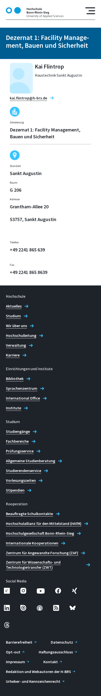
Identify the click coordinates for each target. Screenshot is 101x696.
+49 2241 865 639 (27, 250)
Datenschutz (62, 642)
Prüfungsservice (20, 450)
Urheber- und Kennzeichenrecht (33, 681)
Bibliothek (15, 378)
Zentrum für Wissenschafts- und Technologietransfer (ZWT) (33, 565)
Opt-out (13, 651)
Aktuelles (14, 306)
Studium (13, 315)
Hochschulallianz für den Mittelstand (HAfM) (43, 523)
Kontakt (50, 661)
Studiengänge (18, 431)
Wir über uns (16, 325)
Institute (13, 407)
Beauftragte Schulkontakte (29, 513)
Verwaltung (16, 345)
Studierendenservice (23, 470)
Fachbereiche (17, 441)
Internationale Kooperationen (32, 543)
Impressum (15, 661)
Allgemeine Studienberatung (30, 460)
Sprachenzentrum (21, 388)
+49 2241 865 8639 (28, 272)
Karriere (13, 355)
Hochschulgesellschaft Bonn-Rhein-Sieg (40, 533)
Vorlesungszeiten (21, 480)
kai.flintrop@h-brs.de (28, 97)
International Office (23, 398)
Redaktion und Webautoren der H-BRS (38, 671)
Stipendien (15, 490)
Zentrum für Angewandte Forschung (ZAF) (42, 552)
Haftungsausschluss (56, 651)
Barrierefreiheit (19, 642)
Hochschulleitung (21, 335)
